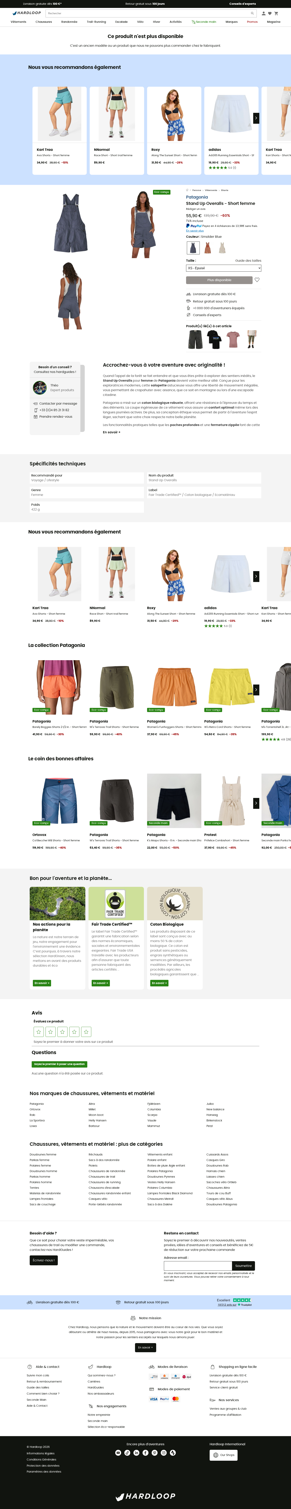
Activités (176, 22)
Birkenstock (214, 1120)
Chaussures (44, 22)
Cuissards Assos (217, 1154)
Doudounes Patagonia (221, 1204)
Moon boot (96, 1115)
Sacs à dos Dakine (159, 1204)
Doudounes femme (43, 1154)
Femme (196, 190)
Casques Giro (215, 1160)
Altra (92, 1104)
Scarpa (152, 1115)
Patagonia (197, 197)
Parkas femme (39, 1160)
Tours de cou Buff (218, 1193)
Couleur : (204, 236)
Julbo (210, 1104)
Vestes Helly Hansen (161, 1182)
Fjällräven (153, 1104)
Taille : (191, 260)
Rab (32, 1115)
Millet (92, 1109)
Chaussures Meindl (160, 1199)
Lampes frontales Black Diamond (169, 1193)
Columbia (154, 1109)
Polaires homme (41, 1182)
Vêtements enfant (159, 1154)
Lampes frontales (41, 1199)
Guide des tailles (248, 260)
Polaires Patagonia (160, 1171)
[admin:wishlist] (257, 280)
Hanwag (212, 1115)
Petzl (209, 1126)
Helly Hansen (98, 1120)
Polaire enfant (156, 1160)
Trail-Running (96, 22)
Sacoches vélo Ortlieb (221, 1182)
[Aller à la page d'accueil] (189, 190)
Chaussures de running (105, 1182)
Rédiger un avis (195, 209)
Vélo (140, 22)
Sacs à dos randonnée (104, 1160)
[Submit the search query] (253, 14)
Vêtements (18, 22)
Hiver (156, 22)
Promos (252, 22)
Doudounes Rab (217, 1165)
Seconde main (206, 22)
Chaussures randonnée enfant (110, 1193)
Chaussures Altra (218, 1188)
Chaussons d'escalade (104, 1188)
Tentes (34, 1188)
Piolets (93, 1165)
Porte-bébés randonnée (105, 1204)
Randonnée (69, 22)
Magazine (274, 22)
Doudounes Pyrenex (161, 1176)
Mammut (153, 1126)
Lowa (33, 1126)
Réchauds (96, 1154)
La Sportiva (37, 1120)
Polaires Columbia (159, 1188)
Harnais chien (215, 1171)
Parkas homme (40, 1176)
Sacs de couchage (43, 1204)
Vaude (151, 1120)
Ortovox (35, 1109)
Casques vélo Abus (219, 1199)
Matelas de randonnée (45, 1193)
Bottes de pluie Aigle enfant (166, 1165)
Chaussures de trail (102, 1176)
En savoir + (112, 432)
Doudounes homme (43, 1171)
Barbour (94, 1126)
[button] (72, 223)
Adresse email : (176, 1257)
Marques (232, 22)
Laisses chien (215, 1176)
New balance (215, 1109)
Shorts (224, 190)
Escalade (121, 22)
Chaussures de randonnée (107, 1171)
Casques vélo (98, 1199)
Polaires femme (40, 1165)
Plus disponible (219, 280)
